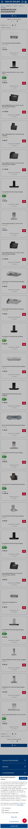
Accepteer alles (14, 826)
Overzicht (23, 778)
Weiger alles (14, 817)
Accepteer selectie (14, 821)
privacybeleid (20, 805)
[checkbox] (5, 808)
